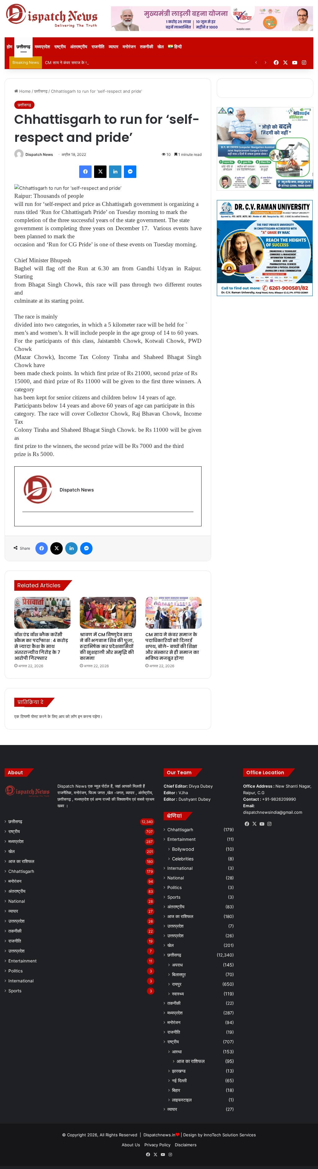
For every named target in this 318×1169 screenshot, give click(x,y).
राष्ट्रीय (60, 46)
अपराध (177, 964)
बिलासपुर (179, 974)
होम (9, 46)
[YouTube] (262, 824)
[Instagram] (269, 824)
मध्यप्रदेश (42, 46)
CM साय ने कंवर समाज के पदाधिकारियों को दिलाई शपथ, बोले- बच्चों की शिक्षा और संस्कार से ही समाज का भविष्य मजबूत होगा (136, 62)
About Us (131, 1144)
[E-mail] (25, 522)
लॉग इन (76, 716)
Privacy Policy (157, 1144)
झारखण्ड (179, 1071)
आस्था (177, 1051)
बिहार (176, 1090)
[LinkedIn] (115, 171)
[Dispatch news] (53, 16)
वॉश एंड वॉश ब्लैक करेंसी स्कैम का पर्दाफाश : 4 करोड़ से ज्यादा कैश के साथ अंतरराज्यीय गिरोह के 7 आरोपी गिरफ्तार (41, 646)
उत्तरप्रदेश (16, 921)
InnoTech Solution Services (230, 1134)
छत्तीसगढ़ (23, 46)
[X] (100, 171)
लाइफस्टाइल (182, 1099)
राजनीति (98, 46)
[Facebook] (85, 171)
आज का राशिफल (21, 861)
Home (24, 91)
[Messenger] (130, 171)
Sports (14, 990)
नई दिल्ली (179, 1080)
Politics (15, 970)
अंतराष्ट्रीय (78, 46)
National (16, 901)
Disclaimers (186, 1144)
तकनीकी (146, 46)
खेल (160, 46)
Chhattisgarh (21, 871)
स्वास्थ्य (178, 993)
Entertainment (22, 960)
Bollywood (183, 849)
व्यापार (113, 46)
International (21, 980)
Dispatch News (39, 154)
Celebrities (182, 858)
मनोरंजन (129, 46)
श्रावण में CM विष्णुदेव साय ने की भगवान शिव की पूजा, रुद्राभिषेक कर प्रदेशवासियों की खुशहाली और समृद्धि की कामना (107, 646)
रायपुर (176, 984)
